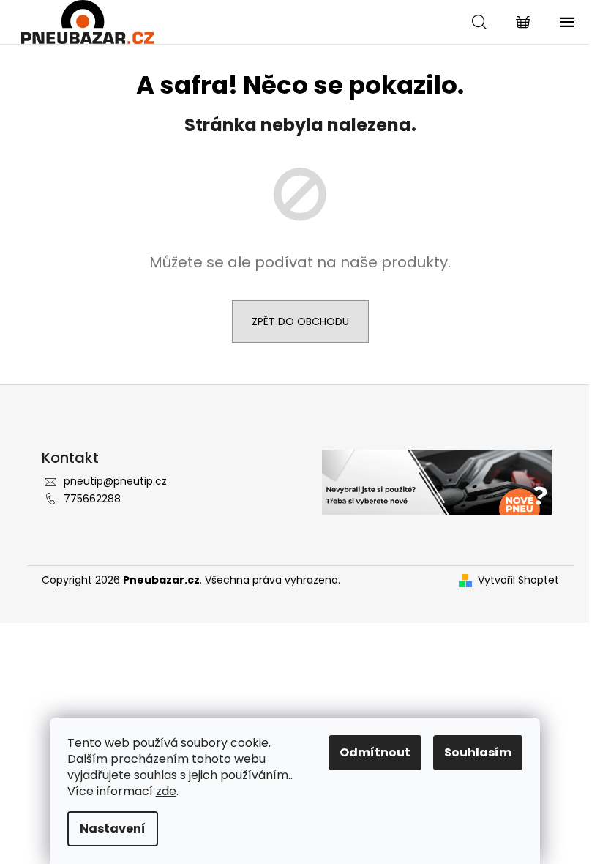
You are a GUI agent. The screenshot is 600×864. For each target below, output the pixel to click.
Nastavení (113, 828)
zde (166, 791)
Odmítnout (375, 752)
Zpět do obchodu (300, 321)
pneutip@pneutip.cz (115, 481)
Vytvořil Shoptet (518, 580)
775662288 (92, 498)
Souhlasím (477, 752)
